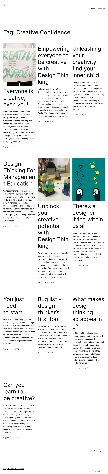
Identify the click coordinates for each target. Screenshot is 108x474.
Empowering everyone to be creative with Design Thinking (54, 65)
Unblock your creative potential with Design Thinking (53, 226)
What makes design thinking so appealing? (88, 312)
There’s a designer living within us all (87, 216)
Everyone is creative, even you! (18, 98)
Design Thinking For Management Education (19, 173)
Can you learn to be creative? (19, 392)
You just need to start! (13, 306)
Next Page (99, 451)
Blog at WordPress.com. (13, 469)
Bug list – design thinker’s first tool (49, 309)
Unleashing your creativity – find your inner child (86, 62)
